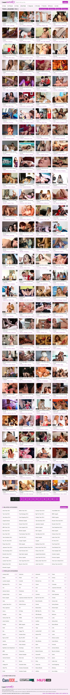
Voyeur (31, 57)
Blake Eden (45, 283)
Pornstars (38, 5)
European (43, 300)
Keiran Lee (5, 445)
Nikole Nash (5, 122)
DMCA (57, 693)
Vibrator (43, 624)
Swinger (10, 614)
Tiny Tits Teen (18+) (7, 540)
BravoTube (56, 411)
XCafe (4, 24)
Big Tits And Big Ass (43, 657)
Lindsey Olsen (23, 283)
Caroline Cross (56, 251)
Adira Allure (22, 154)
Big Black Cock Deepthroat (10, 647)
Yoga (43, 627)
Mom (29, 316)
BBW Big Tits (43, 611)
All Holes (26, 611)
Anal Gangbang (59, 664)
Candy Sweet (39, 316)
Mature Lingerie (39, 527)
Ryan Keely (56, 41)
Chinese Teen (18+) (56, 534)
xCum (21, 331)
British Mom (10, 654)
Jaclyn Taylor (22, 106)
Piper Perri (29, 219)
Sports (10, 634)
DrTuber (38, 40)
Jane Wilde (62, 429)
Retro (4, 90)
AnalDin (21, 24)
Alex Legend (56, 332)
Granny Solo (59, 601)
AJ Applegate (45, 380)
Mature (38, 90)
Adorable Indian (26, 664)
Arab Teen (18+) (6, 510)
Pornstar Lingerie (56, 557)
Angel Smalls (22, 90)
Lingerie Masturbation (40, 554)
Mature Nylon (59, 607)
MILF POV (43, 647)
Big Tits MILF (26, 637)
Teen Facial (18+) (56, 544)
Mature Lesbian (59, 637)
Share (26, 584)
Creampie (59, 584)
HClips (4, 266)
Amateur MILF (10, 574)
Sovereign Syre (45, 73)
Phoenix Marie (23, 219)
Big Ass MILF (10, 637)
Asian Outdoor (10, 621)
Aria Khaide (5, 57)
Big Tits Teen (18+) (40, 514)
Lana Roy (55, 90)
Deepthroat (63, 138)
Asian (9, 186)
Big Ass (15, 90)
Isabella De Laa (57, 493)
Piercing (64, 73)
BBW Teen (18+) (6, 527)
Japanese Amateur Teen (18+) (26, 547)
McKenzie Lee (13, 493)
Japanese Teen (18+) (7, 547)
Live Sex (56, 5)
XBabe (4, 72)
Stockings (12, 25)
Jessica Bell (61, 106)
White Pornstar (26, 604)
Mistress (59, 667)
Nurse (26, 594)
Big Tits (11, 90)
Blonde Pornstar (43, 651)
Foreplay (58, 364)
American (39, 251)
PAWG (26, 617)
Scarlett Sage (22, 122)
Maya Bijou (64, 25)
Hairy (10, 601)
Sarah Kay (39, 122)
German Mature (59, 647)
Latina (4, 316)
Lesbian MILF (43, 631)
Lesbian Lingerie (10, 581)
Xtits (21, 56)
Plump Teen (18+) (7, 544)
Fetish (42, 235)
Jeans (59, 634)
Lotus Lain (22, 235)
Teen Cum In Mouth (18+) (57, 560)
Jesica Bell (56, 106)
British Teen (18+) (23, 510)
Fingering (62, 122)
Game (59, 654)
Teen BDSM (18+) (56, 510)
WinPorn (5, 395)
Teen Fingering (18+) (23, 517)
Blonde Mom (43, 607)
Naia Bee (55, 267)
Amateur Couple (26, 671)
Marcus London (30, 429)
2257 (61, 693)
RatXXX (21, 153)
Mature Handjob (26, 654)
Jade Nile (39, 397)
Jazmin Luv (11, 445)
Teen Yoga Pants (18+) (24, 560)
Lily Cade (27, 235)
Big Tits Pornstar (43, 617)
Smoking (31, 300)
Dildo (26, 614)
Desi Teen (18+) (6, 530)
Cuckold (26, 581)
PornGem (22, 137)
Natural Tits (26, 138)
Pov (14, 267)
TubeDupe (56, 153)
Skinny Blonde (59, 604)
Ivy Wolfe (38, 73)
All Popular (10, 5)
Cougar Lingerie (22, 540)
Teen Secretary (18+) (40, 520)
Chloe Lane (46, 203)
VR (26, 607)
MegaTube (5, 331)
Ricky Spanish (23, 170)
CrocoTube (39, 137)
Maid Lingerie (55, 530)
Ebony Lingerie (22, 557)
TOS (47, 693)
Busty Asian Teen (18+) (41, 547)
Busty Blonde (59, 624)
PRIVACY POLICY (51, 693)
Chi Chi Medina (57, 445)
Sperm (59, 657)
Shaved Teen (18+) (23, 524)
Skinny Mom (59, 621)
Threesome (22, 73)
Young (59, 267)
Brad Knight (28, 90)
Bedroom (62, 219)
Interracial (22, 203)
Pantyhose (26, 591)
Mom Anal (26, 657)
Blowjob (38, 41)
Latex (59, 617)
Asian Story (26, 601)
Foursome (24, 380)
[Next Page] (57, 499)
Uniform (43, 671)
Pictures (51, 5)
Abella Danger (6, 235)
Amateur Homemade (26, 667)
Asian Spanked (59, 594)
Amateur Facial (10, 594)
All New (17, 5)
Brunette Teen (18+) (7, 554)
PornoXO (5, 379)
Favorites (44, 5)
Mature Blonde (43, 667)
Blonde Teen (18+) (7, 564)
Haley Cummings (6, 219)
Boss (25, 267)
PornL (21, 395)
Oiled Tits (10, 667)
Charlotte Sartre (13, 429)
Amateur (38, 154)
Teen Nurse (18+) (6, 517)
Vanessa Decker (57, 186)
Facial (42, 57)
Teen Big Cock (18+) (40, 534)
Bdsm (29, 348)
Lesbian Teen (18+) (7, 560)
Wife (8, 90)
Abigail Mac (39, 380)
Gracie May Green (7, 332)
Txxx (54, 24)
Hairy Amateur (26, 644)
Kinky (43, 661)
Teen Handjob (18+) (56, 550)
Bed (66, 219)
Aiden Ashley (5, 429)
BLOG (44, 693)
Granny (59, 577)
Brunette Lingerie (6, 567)
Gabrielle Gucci (30, 283)
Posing (14, 170)
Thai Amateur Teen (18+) (24, 534)
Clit (26, 587)
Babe (32, 106)
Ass (41, 90)
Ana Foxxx (5, 41)
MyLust (4, 153)
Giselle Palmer (62, 332)
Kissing (43, 397)
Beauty (4, 25)
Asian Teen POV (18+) (40, 557)
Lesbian (45, 90)
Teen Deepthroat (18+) (57, 527)
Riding (59, 591)
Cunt (59, 627)
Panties (10, 624)
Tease (59, 574)
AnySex (38, 88)
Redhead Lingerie (23, 520)
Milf (47, 25)
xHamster (39, 169)
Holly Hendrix (6, 170)
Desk (10, 627)
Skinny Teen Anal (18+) (57, 564)
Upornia (21, 444)
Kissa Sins (14, 332)
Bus (10, 631)
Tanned (59, 597)
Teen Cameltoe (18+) (7, 537)
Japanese (13, 251)
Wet (10, 661)
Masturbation (29, 25)
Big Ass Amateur (59, 651)
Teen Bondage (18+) (23, 514)
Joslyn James (22, 429)
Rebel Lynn (22, 57)
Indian (13, 138)
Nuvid (38, 56)
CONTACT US (65, 693)
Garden (10, 641)
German (60, 73)
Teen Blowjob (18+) (56, 547)
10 (52, 499)
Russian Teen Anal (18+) (57, 520)
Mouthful (26, 627)
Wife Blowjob (43, 614)
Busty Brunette (43, 601)
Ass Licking (59, 671)
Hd (20, 25)
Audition (43, 621)
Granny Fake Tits (10, 617)
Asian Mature (59, 641)
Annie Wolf (5, 106)
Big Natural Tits (10, 584)
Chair (29, 267)
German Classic (10, 591)
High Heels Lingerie (23, 554)
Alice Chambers (40, 203)
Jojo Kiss (28, 106)
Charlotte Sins (6, 493)
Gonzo (10, 611)
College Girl (10, 664)
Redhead (48, 41)
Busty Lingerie (39, 537)
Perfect (26, 621)
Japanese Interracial (59, 587)
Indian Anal (59, 661)
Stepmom (10, 644)
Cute (8, 25)
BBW (10, 651)
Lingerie (24, 25)
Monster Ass (43, 581)
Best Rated (23, 5)
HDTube (4, 314)
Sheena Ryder (29, 170)
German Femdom (10, 657)
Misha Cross (5, 300)
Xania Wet (39, 186)
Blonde (43, 25)
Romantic (47, 397)
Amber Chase (56, 235)
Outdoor (11, 461)
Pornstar (8, 73)
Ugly (43, 637)
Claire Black (62, 235)
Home (4, 5)
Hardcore (26, 574)
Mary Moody (61, 41)
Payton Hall (28, 477)
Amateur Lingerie (56, 554)
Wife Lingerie (22, 544)
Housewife (43, 654)
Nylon (60, 413)
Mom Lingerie (6, 557)
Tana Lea (10, 41)
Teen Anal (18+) (6, 514)
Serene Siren (56, 316)
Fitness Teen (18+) (40, 550)
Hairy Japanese (10, 607)
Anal (54, 57)
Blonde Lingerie (22, 530)
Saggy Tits (26, 631)
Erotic (40, 461)
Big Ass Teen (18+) (23, 564)
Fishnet (43, 604)
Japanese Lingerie (40, 524)
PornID (38, 282)
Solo (4, 154)
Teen (21, 41)
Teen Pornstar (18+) (23, 550)
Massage (60, 300)
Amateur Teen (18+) (40, 510)
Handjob (12, 73)
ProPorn (55, 56)
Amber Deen (56, 397)
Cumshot (55, 73)
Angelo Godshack (40, 429)
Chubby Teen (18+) (40, 517)
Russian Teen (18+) (56, 524)
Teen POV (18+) (22, 537)
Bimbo (10, 577)
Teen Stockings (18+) (7, 550)
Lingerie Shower (6, 520)
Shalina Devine (61, 90)
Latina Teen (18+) (39, 564)
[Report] (16, 24)
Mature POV (43, 634)
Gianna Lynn (22, 397)
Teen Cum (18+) (6, 524)
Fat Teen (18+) (55, 540)
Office (38, 219)
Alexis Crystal (39, 283)
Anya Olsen (39, 267)
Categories (30, 5)
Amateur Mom (26, 634)
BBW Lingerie (55, 514)
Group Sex (27, 251)
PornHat (55, 185)
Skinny (13, 57)
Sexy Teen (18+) (6, 534)
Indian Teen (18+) (56, 537)
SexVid (21, 88)
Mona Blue (39, 25)
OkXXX (38, 24)
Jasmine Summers (57, 25)
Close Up (65, 300)
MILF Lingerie (39, 530)
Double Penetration (27, 186)
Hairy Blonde (43, 641)
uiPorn (21, 40)
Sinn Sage (12, 235)
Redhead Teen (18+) (40, 544)
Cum (60, 380)
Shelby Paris (22, 477)
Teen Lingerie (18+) (23, 527)
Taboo (59, 611)
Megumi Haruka (6, 251)
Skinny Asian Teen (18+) (41, 560)
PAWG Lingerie (55, 517)
